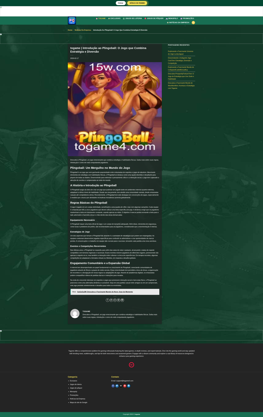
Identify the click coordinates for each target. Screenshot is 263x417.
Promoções (188, 18)
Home (70, 30)
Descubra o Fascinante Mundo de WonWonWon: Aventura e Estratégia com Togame (181, 85)
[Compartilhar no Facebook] (107, 300)
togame (102, 18)
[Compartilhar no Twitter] (111, 300)
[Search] (193, 22)
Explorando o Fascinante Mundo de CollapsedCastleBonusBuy (181, 68)
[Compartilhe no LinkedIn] (122, 300)
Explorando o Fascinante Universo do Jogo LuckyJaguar (180, 52)
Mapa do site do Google (78, 402)
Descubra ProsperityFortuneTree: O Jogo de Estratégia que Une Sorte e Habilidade (181, 76)
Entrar (120, 3)
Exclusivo (116, 18)
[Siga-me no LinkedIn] (128, 386)
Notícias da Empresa (179, 22)
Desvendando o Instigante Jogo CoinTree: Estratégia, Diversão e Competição (180, 60)
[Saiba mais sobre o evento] (131, 11)
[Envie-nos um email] (120, 386)
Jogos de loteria (133, 18)
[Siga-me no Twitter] (117, 386)
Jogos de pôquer (155, 18)
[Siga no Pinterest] (124, 386)
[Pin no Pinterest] (118, 300)
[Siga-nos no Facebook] (113, 386)
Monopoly (173, 18)
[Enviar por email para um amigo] (115, 300)
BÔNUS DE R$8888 (137, 3)
